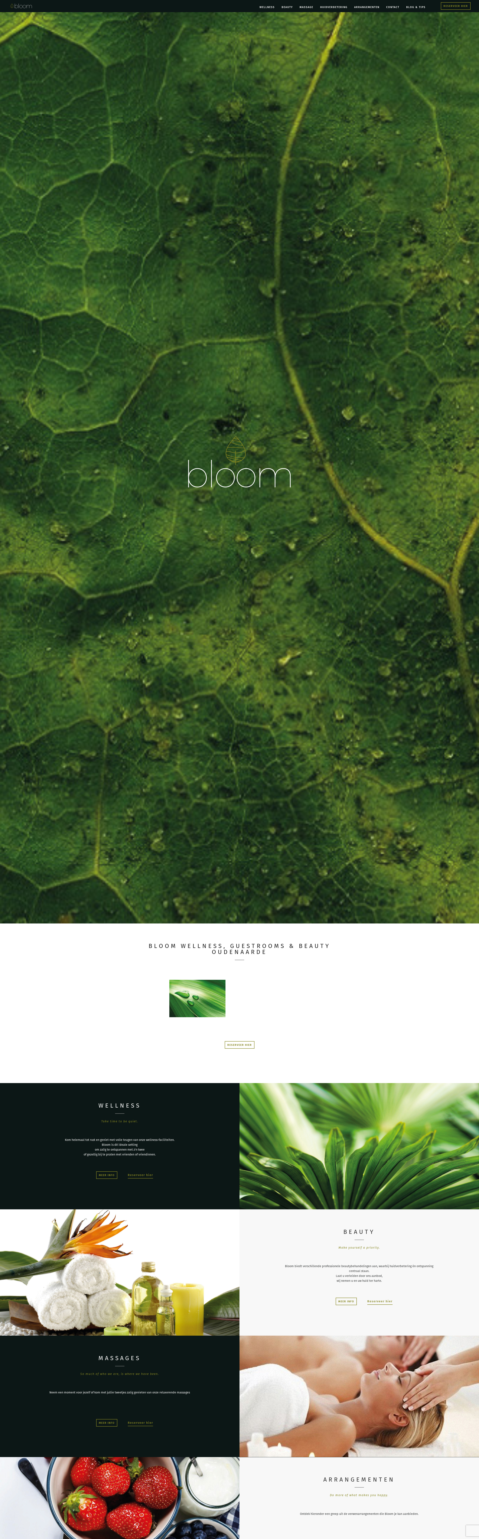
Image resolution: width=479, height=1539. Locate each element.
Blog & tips (415, 7)
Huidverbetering (333, 7)
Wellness (267, 7)
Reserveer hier (140, 1175)
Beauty (287, 7)
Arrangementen (366, 7)
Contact (392, 7)
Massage (306, 7)
